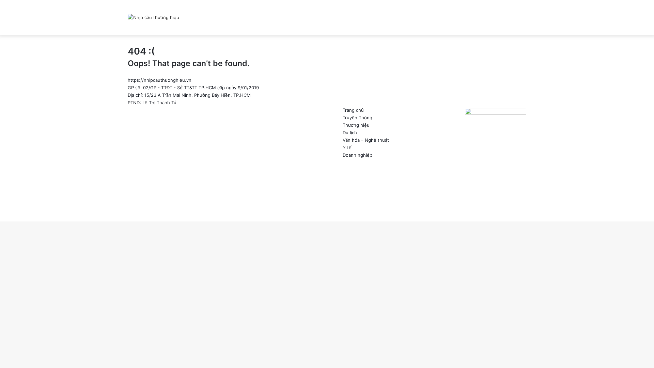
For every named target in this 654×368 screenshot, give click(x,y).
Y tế (347, 147)
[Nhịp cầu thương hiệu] (153, 17)
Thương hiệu (356, 125)
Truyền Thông (357, 117)
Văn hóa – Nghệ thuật (366, 140)
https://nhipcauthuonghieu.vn (159, 80)
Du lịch (350, 132)
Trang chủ (353, 110)
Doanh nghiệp (357, 155)
